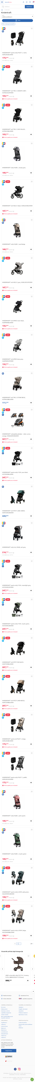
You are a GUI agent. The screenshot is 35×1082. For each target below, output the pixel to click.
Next (32, 969)
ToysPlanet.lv (4, 1022)
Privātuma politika (23, 1022)
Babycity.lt (3, 1028)
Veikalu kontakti (4, 1014)
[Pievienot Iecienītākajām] (32, 28)
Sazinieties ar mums (23, 1014)
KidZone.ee (3, 1035)
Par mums (3, 1007)
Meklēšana (29, 6)
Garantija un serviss (5, 1011)
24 (31, 943)
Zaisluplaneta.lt (4, 1033)
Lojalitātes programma (6, 1012)
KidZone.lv (3, 1024)
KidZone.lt (3, 1037)
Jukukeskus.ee (4, 1031)
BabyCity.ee (4, 1030)
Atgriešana (21, 1011)
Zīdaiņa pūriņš (4, 1009)
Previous (2, 969)
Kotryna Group (4, 1026)
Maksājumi (21, 1007)
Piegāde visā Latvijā (23, 1009)
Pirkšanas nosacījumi (23, 1012)
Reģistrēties (9, 1050)
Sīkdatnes (21, 1027)
